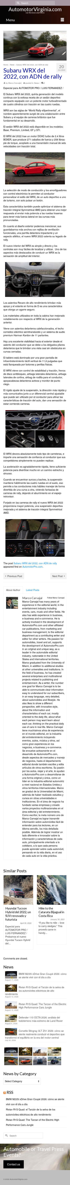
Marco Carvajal (14, 83)
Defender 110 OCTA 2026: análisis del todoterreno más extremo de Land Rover (41, 1019)
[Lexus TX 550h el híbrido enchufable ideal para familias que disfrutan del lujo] (39, 1061)
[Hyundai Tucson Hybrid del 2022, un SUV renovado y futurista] (18, 890)
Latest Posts (32, 590)
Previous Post (14, 576)
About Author (13, 590)
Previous (6, 914)
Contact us (13, 1164)
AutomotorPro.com (32, 566)
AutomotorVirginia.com (35, 9)
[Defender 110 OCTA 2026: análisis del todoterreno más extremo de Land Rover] (54, 1051)
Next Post (57, 576)
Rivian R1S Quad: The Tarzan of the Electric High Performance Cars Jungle (42, 1005)
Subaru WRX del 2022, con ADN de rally (35, 563)
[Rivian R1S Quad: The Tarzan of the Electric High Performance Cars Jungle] (39, 1051)
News (36, 83)
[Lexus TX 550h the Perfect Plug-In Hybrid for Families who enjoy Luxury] (54, 1061)
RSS (10, 1092)
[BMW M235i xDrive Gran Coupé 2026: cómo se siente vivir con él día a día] (10, 1051)
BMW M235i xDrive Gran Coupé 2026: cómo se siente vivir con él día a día (43, 975)
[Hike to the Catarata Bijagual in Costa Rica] (51, 890)
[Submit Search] (17, 3)
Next (64, 914)
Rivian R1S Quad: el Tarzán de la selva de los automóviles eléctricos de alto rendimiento (34, 991)
